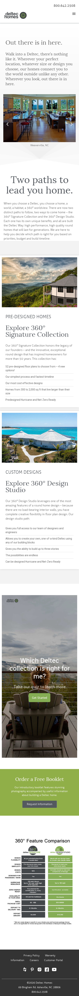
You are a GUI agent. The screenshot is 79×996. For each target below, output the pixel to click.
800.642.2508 (64, 6)
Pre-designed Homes (28, 317)
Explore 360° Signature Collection (37, 331)
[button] (7, 124)
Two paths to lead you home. (39, 185)
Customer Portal (53, 960)
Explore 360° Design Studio (37, 486)
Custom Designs (23, 472)
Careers (34, 960)
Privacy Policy (32, 955)
